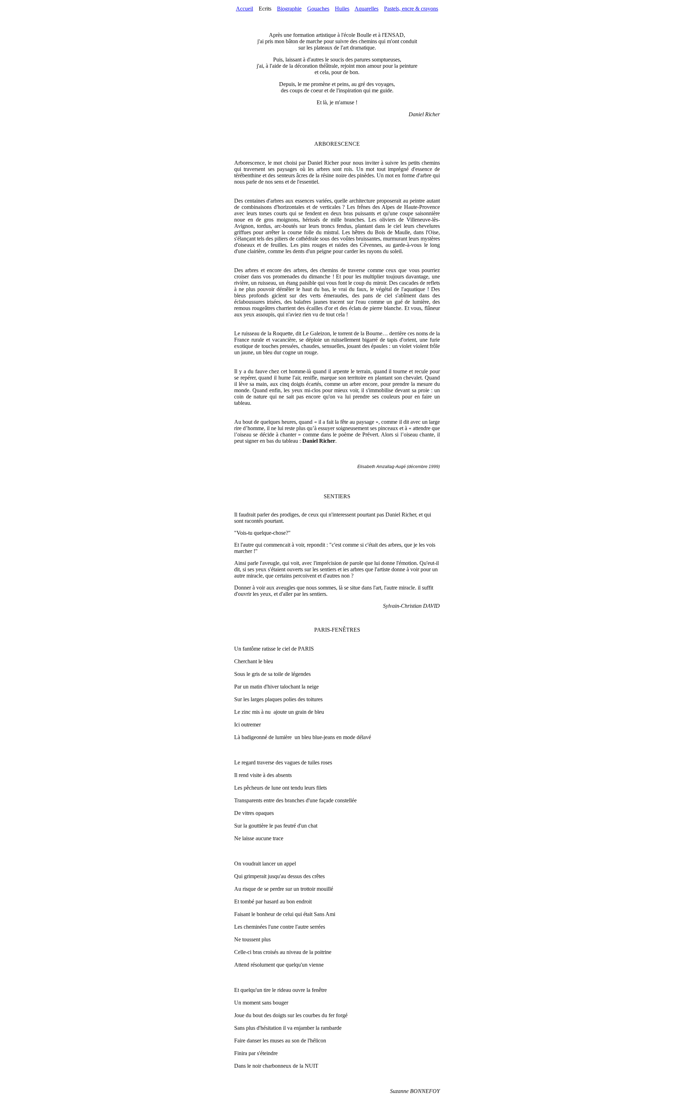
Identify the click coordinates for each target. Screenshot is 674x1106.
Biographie (289, 9)
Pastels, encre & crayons (411, 9)
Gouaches (318, 9)
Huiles (342, 9)
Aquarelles (366, 9)
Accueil (244, 9)
